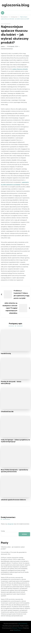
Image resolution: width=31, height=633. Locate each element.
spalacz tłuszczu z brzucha (20, 69)
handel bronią (6, 353)
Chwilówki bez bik (7, 412)
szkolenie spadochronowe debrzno (13, 500)
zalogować (10, 524)
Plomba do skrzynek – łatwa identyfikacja (11, 382)
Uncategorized (6, 24)
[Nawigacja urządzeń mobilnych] (2, 12)
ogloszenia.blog (15, 5)
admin (3, 46)
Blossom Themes (17, 628)
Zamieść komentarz (7, 49)
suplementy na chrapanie (13, 184)
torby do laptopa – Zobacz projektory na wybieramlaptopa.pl (15, 441)
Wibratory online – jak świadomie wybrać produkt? (13, 548)
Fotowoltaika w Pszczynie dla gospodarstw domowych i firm (14, 553)
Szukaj (3, 531)
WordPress (17, 630)
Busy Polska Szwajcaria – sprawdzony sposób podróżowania (14, 471)
